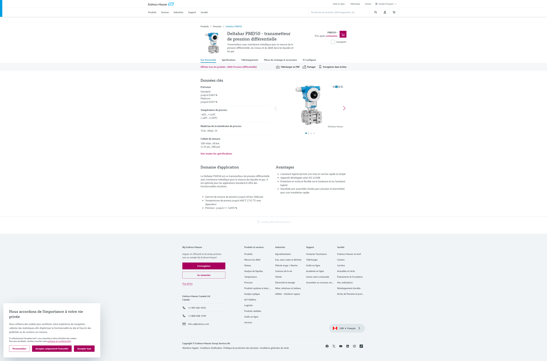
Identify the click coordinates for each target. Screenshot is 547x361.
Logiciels (248, 305)
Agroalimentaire (283, 254)
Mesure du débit (252, 259)
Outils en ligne (339, 4)
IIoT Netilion (250, 299)
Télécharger (355, 4)
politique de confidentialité (59, 341)
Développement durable (349, 288)
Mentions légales (190, 347)
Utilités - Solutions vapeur (287, 293)
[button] (203, 266)
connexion (331, 35)
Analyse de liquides (253, 271)
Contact (368, 4)
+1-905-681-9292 (197, 307)
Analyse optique (252, 293)
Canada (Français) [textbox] (385, 4)
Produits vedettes (252, 311)
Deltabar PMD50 (234, 26)
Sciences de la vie (283, 271)
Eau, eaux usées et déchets (288, 259)
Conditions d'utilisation (211, 347)
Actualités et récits (346, 271)
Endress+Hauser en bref (349, 254)
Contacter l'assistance (316, 254)
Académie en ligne (315, 271)
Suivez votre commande (317, 276)
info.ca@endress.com (198, 324)
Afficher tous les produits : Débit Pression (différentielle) (229, 66)
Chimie (278, 276)
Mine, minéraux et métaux (288, 288)
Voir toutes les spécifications (216, 153)
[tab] (210, 60)
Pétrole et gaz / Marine (286, 265)
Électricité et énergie (285, 282)
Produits (205, 26)
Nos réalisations (345, 282)
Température (250, 276)
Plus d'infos (187, 283)
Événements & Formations (350, 276)
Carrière (341, 265)
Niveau (247, 265)
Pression (217, 26)
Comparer (341, 41)
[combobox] (387, 3)
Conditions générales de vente (274, 347)
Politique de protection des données (241, 347)
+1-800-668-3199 (197, 315)
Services (248, 322)
